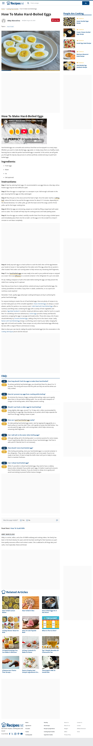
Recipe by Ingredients (49, 728)
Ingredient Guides (48, 734)
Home (3, 9)
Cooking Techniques (7, 331)
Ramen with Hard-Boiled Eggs (10, 321)
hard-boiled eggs (15, 273)
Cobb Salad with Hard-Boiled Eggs (42, 306)
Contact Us (79, 722)
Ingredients (28, 725)
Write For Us (67, 725)
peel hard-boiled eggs (22, 420)
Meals (26, 722)
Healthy (46, 722)
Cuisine (27, 731)
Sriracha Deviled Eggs (21, 318)
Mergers (66, 728)
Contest (79, 725)
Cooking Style (28, 734)
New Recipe (47, 725)
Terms (78, 731)
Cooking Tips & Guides (12, 9)
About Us (66, 722)
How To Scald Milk (17, 528)
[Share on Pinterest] (55, 20)
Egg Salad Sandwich (13, 311)
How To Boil (10, 26)
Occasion (27, 728)
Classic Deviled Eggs (40, 304)
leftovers (18, 276)
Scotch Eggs (33, 313)
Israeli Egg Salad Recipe (84, 43)
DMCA (65, 731)
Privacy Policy (67, 734)
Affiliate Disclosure (81, 728)
